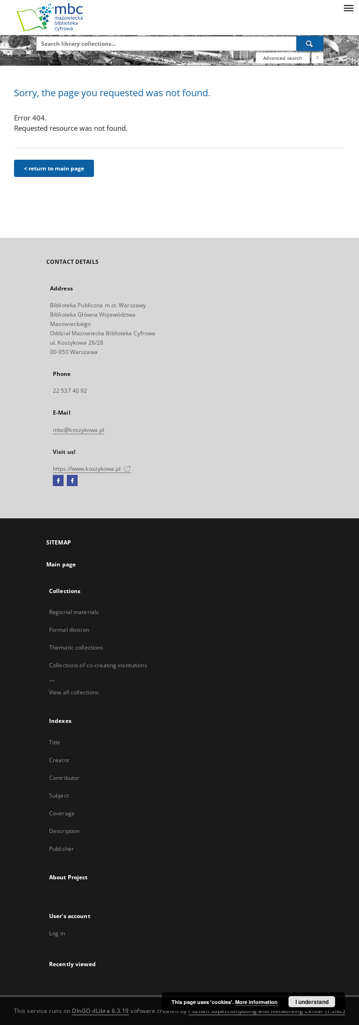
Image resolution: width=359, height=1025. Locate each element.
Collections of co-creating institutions (98, 665)
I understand (312, 1001)
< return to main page (54, 168)
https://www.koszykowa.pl (87, 469)
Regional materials (74, 612)
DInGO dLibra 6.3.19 (100, 1011)
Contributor (64, 778)
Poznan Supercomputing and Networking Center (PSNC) (266, 1011)
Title (55, 742)
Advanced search (282, 58)
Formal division (69, 630)
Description (64, 831)
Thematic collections (76, 647)
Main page (61, 564)
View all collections (74, 692)
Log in (57, 933)
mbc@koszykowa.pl (78, 430)
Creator (59, 760)
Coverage (62, 813)
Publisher (61, 849)
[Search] (309, 43)
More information (256, 1001)
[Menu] (348, 7)
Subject (59, 795)
